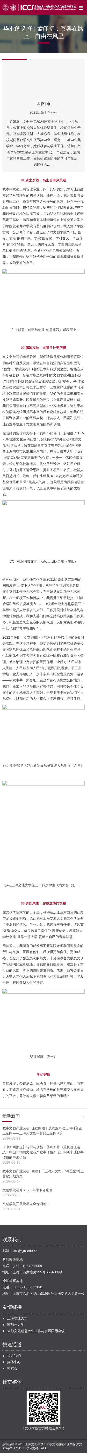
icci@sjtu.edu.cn (25, 1251)
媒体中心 (14, 1362)
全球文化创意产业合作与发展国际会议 (36, 1331)
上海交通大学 (17, 1318)
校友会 (12, 1368)
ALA (44, 1448)
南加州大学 (15, 1324)
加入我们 (14, 1356)
